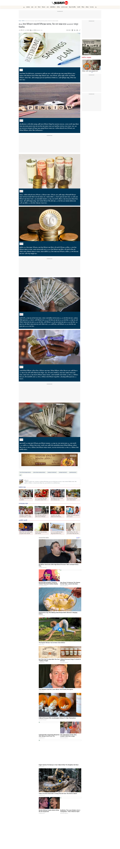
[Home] (60, 3)
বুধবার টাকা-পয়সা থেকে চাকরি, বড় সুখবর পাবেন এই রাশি (26, 532)
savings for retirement (52, 472)
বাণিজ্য (58, 7)
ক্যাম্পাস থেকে (64, 7)
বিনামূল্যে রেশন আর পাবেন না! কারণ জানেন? (73, 516)
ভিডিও (83, 7)
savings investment (63, 472)
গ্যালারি (78, 7)
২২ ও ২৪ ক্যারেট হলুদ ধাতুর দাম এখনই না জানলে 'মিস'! (41, 499)
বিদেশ (39, 7)
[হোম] (24, 7)
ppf (20, 475)
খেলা (48, 7)
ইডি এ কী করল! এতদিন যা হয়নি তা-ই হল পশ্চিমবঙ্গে (40, 516)
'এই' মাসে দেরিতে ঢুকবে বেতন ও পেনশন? (26, 499)
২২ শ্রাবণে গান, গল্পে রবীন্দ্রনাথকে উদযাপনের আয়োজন (56, 516)
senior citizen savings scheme (39, 472)
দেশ (35, 7)
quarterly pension (72, 472)
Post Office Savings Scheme (25, 472)
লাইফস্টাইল (52, 7)
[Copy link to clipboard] (79, 30)
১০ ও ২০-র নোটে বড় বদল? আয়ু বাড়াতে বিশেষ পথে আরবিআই (57, 533)
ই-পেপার (92, 7)
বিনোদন (43, 7)
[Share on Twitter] (75, 30)
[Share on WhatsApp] (77, 30)
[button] (55, 7)
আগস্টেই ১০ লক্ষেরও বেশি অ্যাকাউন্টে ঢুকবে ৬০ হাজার (25, 516)
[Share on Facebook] (72, 30)
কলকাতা (28, 7)
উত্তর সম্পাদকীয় (72, 7)
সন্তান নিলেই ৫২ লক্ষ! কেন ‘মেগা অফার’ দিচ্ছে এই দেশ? (73, 532)
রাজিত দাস (22, 30)
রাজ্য (32, 7)
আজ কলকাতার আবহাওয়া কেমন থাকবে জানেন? (72, 499)
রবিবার (87, 7)
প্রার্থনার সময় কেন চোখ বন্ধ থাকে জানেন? (40, 532)
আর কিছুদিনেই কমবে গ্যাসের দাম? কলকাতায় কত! (57, 499)
